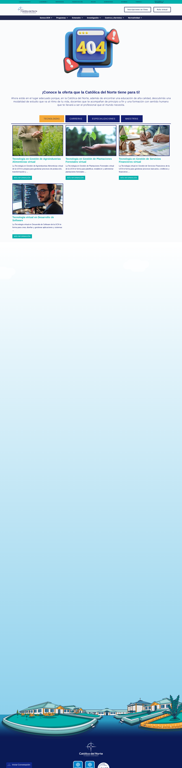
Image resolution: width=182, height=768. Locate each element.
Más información (22, 178)
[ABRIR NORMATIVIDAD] (141, 17)
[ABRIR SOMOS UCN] (51, 17)
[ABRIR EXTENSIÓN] (82, 17)
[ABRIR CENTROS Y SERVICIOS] (123, 17)
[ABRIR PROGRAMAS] (67, 17)
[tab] (51, 118)
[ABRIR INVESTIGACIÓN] (100, 17)
